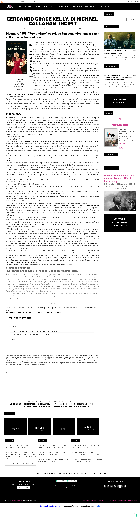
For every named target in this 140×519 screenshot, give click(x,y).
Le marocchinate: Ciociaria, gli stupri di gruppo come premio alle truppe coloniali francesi (120, 77)
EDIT (79, 28)
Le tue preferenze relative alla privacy (79, 506)
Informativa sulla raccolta (50, 506)
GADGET (67, 357)
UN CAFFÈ (47, 357)
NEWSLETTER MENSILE (87, 355)
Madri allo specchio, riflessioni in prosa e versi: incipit (31, 334)
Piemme (74, 28)
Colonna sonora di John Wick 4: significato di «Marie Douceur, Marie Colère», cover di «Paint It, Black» (20, 454)
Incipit (69, 28)
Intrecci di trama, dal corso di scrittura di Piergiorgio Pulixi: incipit (36, 331)
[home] (11, 6)
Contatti (93, 500)
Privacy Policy (61, 481)
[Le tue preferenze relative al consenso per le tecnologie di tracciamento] (136, 515)
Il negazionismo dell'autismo (15, 463)
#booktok (64, 28)
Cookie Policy (72, 481)
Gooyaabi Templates (16, 500)
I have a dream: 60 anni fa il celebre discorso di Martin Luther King (119, 178)
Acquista (19, 89)
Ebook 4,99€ (123, 143)
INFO (121, 148)
